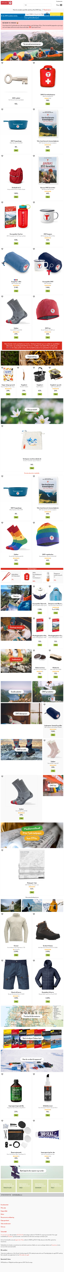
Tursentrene (54, 1245)
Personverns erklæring (7, 1217)
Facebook (10, 1236)
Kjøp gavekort (5, 1220)
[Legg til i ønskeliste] (2, 63)
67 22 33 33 (20, 1235)
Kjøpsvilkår (4, 1211)
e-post (8, 1235)
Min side (9, 348)
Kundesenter (59, 1)
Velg (16, 291)
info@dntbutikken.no (17, 1195)
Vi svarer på (4, 1235)
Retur (2, 1214)
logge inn (21, 16)
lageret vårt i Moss (19, 1240)
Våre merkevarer (6, 1223)
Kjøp (48, 104)
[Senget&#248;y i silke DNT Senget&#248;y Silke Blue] (16, 263)
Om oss (3, 1227)
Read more (47, 10)
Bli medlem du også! (24, 1255)
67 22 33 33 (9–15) (6, 1195)
